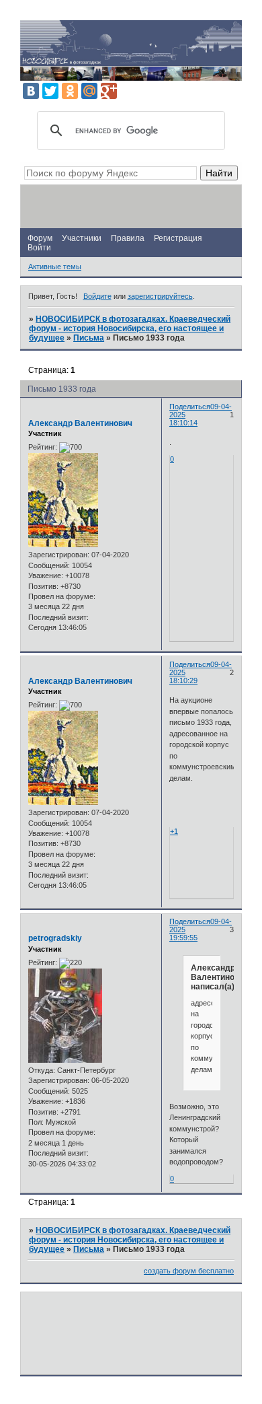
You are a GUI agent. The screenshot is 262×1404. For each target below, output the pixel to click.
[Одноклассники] (70, 91)
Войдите (97, 296)
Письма (88, 338)
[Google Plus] (109, 91)
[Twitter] (50, 91)
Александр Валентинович (80, 423)
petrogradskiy (55, 938)
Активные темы (54, 266)
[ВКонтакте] (31, 91)
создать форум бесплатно (189, 1271)
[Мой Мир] (89, 91)
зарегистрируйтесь (160, 296)
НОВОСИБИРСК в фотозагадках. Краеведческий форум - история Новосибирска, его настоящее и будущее (129, 328)
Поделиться (189, 406)
